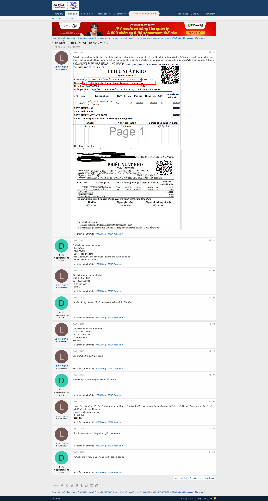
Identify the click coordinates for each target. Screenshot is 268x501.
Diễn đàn (72, 13)
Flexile (57, 498)
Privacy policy (187, 498)
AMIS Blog (101, 233)
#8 (214, 401)
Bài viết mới (56, 18)
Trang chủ (58, 13)
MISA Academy (115, 233)
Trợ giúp (198, 498)
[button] (92, 13)
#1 (214, 52)
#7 (214, 375)
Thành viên (102, 13)
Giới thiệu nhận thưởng (146, 13)
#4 (214, 297)
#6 (214, 351)
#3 (214, 270)
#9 (214, 428)
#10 (213, 452)
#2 (214, 240)
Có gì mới (85, 13)
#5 (214, 324)
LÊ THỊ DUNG (59, 47)
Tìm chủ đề (68, 18)
